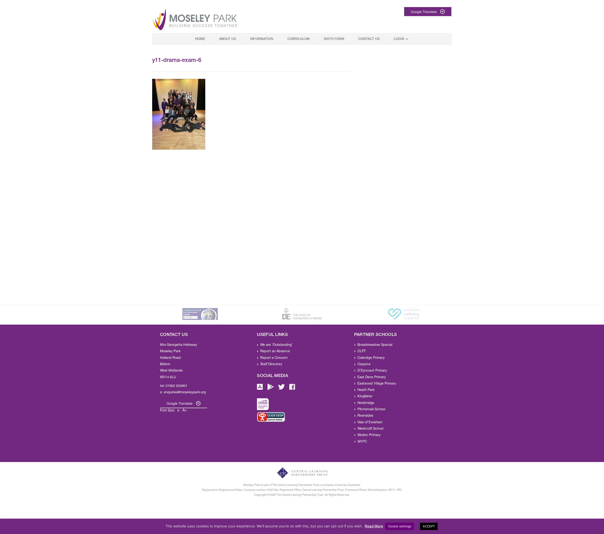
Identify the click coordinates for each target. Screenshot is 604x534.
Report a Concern (274, 358)
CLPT (361, 351)
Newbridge (365, 403)
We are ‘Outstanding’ (276, 345)
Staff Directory (271, 364)
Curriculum (298, 39)
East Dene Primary (371, 377)
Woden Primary (369, 435)
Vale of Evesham (369, 422)
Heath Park (365, 390)
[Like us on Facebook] (292, 388)
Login (399, 39)
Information (261, 39)
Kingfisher (365, 396)
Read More (374, 526)
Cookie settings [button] (399, 526)
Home (200, 39)
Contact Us (369, 39)
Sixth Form (334, 39)
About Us (227, 39)
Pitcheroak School (371, 409)
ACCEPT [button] (429, 526)
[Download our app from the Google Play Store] (270, 388)
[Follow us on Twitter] (281, 388)
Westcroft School (370, 429)
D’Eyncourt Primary (372, 371)
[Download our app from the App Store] (260, 388)
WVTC (362, 442)
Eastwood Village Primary (376, 384)
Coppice (363, 364)
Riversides (365, 416)
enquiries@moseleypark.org (185, 392)
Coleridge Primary (371, 358)
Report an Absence (275, 351)
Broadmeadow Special (374, 345)
